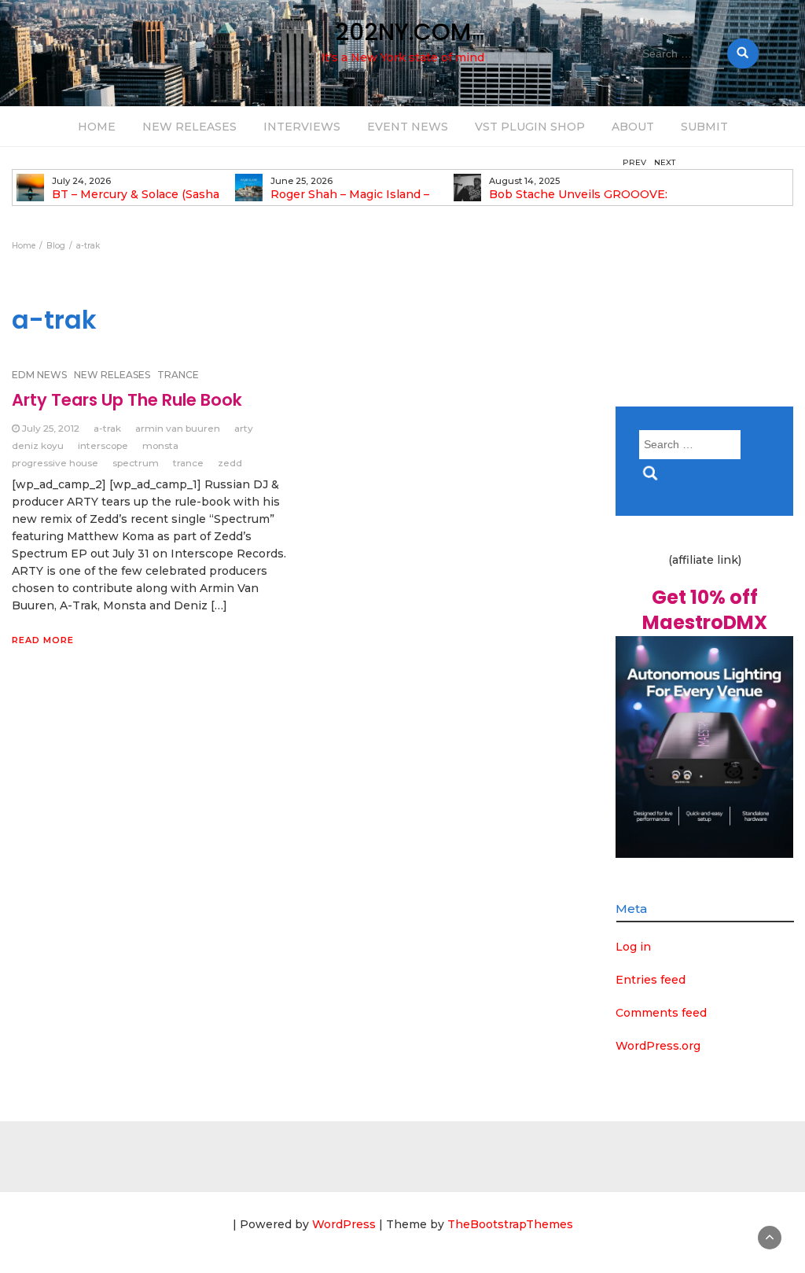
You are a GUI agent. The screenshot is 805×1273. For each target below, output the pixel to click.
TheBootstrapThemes (510, 1224)
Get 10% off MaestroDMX (704, 609)
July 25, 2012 (50, 428)
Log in (633, 947)
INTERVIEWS (301, 127)
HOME (97, 127)
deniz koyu (38, 445)
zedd (230, 463)
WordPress (344, 1224)
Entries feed (651, 980)
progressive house (55, 463)
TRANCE (178, 375)
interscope (103, 445)
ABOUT (633, 127)
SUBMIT (704, 127)
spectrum (135, 463)
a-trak (107, 428)
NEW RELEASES (189, 127)
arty (243, 428)
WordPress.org (658, 1046)
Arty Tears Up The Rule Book (127, 399)
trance (188, 463)
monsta (160, 445)
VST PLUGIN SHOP (530, 127)
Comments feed (661, 1013)
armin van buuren (177, 428)
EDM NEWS (39, 375)
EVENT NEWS (407, 127)
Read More (43, 640)
